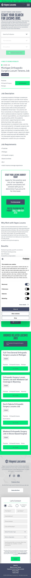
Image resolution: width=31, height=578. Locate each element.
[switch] (27, 289)
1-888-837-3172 (19, 212)
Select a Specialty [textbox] (9, 537)
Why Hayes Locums (6, 1)
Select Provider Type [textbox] (10, 531)
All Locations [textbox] (6, 46)
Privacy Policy (15, 570)
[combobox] (15, 34)
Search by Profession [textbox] (8, 34)
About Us (15, 565)
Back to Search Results (10, 61)
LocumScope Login (24, 1)
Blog (13, 1)
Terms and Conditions (22, 553)
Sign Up (16, 322)
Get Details (15, 368)
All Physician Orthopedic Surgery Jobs (14, 343)
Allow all (15, 309)
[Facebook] (10, 475)
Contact (17, 1)
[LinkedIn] (18, 475)
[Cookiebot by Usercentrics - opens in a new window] (22, 259)
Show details (22, 304)
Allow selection (16, 313)
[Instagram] (14, 475)
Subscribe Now (15, 490)
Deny (15, 318)
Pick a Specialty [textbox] (7, 40)
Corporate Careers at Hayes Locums (15, 569)
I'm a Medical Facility (23, 505)
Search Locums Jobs (16, 52)
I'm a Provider (10, 505)
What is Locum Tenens (15, 567)
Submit (15, 559)
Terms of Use (15, 572)
